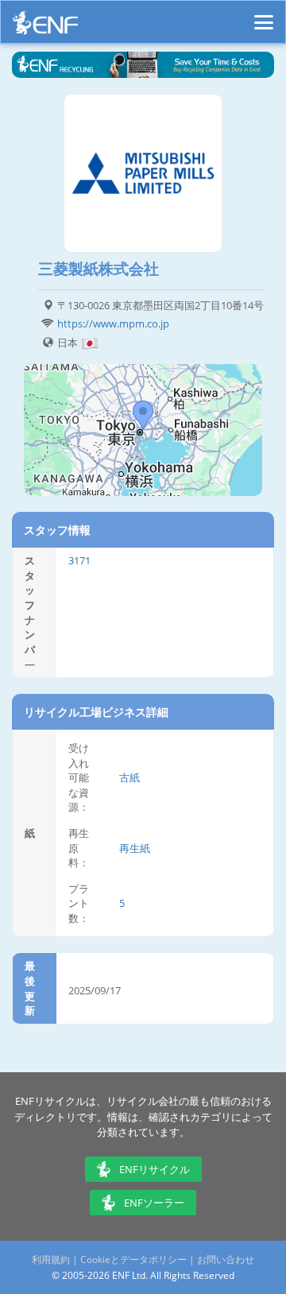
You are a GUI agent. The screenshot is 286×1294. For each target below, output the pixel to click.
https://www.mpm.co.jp (113, 323)
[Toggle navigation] (263, 15)
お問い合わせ (225, 1259)
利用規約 (51, 1259)
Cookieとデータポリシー (133, 1259)
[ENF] (45, 26)
